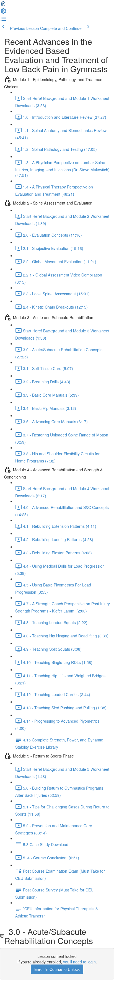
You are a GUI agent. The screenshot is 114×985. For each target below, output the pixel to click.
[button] (3, 5)
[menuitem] (3, 12)
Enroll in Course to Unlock (57, 969)
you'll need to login (79, 962)
